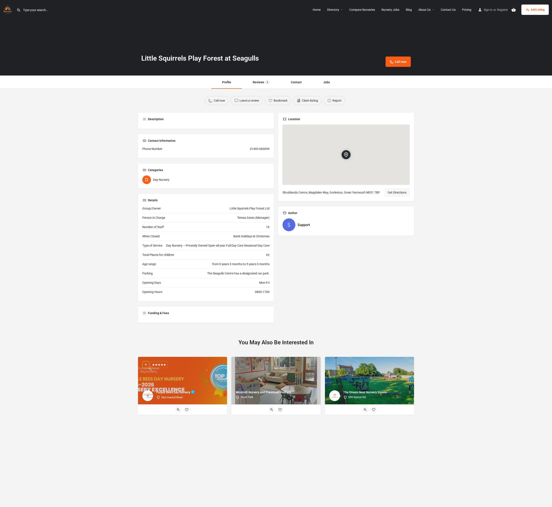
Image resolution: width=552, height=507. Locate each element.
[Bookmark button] (186, 409)
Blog (409, 9)
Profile (226, 82)
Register (502, 9)
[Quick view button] (178, 409)
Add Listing (537, 9)
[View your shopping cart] (513, 9)
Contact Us (448, 9)
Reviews (260, 82)
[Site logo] (8, 9)
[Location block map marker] (346, 154)
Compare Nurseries (362, 9)
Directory (333, 9)
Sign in (488, 9)
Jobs (326, 82)
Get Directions (397, 192)
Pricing (466, 9)
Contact (296, 82)
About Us (424, 9)
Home (317, 9)
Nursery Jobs (390, 9)
